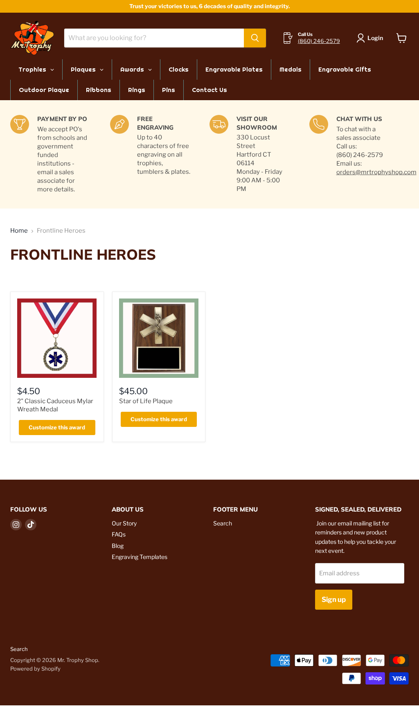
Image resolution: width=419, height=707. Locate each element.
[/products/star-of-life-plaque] (158, 338)
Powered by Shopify (35, 668)
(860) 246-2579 (319, 41)
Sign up (334, 599)
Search (222, 523)
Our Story (124, 523)
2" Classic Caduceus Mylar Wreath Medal (55, 405)
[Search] (255, 38)
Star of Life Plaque (146, 401)
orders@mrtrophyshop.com (376, 172)
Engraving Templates (139, 556)
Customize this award (57, 427)
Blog (118, 545)
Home (19, 230)
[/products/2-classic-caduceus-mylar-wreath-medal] (57, 338)
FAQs (119, 534)
